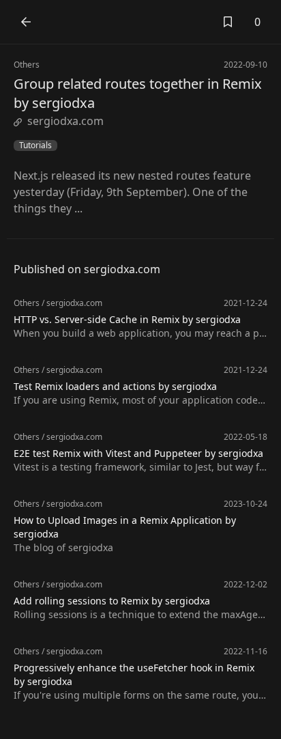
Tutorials (35, 145)
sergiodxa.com (65, 120)
